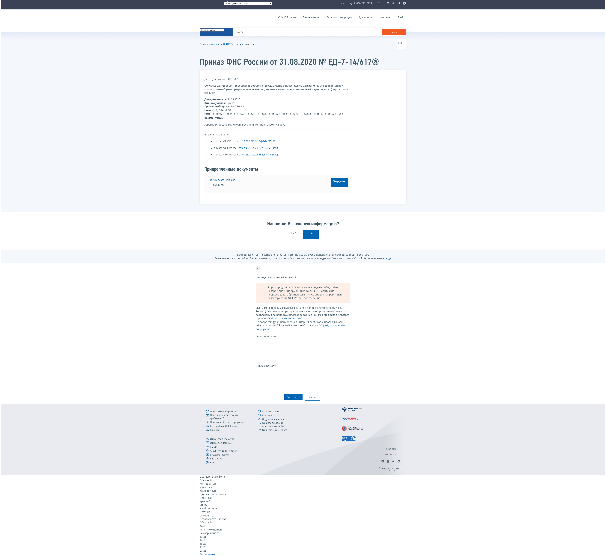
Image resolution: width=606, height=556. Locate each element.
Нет (293, 233)
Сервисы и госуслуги (339, 17)
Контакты (385, 17)
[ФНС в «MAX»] (404, 3)
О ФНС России (287, 17)
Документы (366, 17)
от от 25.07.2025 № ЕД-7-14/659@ (258, 154)
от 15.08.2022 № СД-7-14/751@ (257, 141)
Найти (394, 32)
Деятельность (311, 17)
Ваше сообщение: (267, 336)
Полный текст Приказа (221, 180)
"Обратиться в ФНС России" (285, 318)
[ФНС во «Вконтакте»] (388, 3)
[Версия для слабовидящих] (342, 3)
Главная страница (210, 44)
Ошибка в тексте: (266, 366)
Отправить (293, 397)
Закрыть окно (208, 554)
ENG (400, 17)
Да (311, 233)
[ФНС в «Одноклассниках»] (393, 3)
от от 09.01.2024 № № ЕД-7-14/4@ (259, 148)
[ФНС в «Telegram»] (398, 3)
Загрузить (339, 181)
